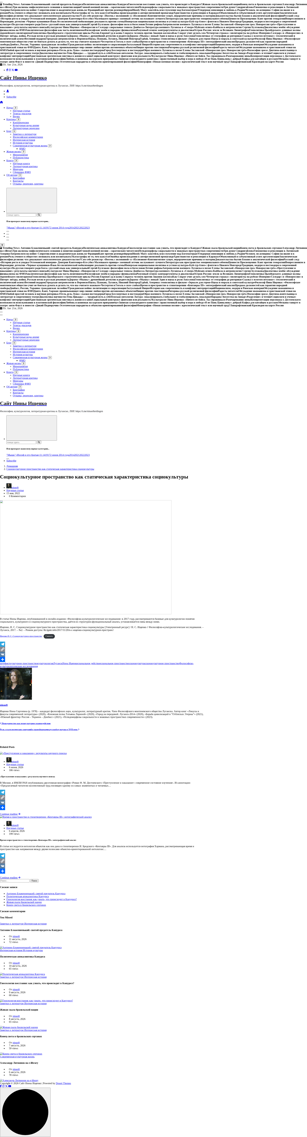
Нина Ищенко (70, 663)
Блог (9, 131)
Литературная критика (25, 166)
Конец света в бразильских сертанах (26, 905)
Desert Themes (63, 1083)
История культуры (23, 142)
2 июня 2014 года (59, 227)
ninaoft (15, 487)
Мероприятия (20, 154)
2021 (76, 227)
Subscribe (11, 96)
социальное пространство (115, 663)
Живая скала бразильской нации (24, 902)
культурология (45, 663)
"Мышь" (11, 227)
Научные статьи (21, 110)
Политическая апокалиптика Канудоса (27, 896)
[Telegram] (103, 644)
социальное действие (89, 663)
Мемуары (18, 169)
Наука (9, 107)
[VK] (103, 654)
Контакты (18, 181)
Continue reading (9, 814)
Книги (10, 160)
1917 (47, 227)
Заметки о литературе (24, 134)
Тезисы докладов (22, 113)
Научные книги (21, 163)
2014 (71, 227)
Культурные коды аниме (26, 125)
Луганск (57, 663)
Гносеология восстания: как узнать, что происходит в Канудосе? (41, 899)
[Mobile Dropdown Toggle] (15, 107)
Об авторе (11, 175)
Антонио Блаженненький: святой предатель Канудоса (35, 893)
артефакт (5, 663)
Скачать (49, 636)
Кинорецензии (21, 122)
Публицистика (21, 157)
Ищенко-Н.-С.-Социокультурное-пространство (21, 636)
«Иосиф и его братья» (27, 227)
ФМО (22, 148)
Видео (16, 116)
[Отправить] (103, 659)
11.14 (42, 227)
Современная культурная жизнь (30, 145)
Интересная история (24, 140)
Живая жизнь (13, 151)
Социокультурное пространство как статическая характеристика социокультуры (50, 469)
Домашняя (12, 466)
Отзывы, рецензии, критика (28, 183)
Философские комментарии (28, 137)
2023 (87, 227)
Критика (11, 119)
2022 (82, 227)
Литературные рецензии (26, 128)
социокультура (137, 663)
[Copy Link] (103, 649)
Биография (19, 178)
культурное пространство (23, 663)
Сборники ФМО (22, 172)
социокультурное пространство (162, 663)
